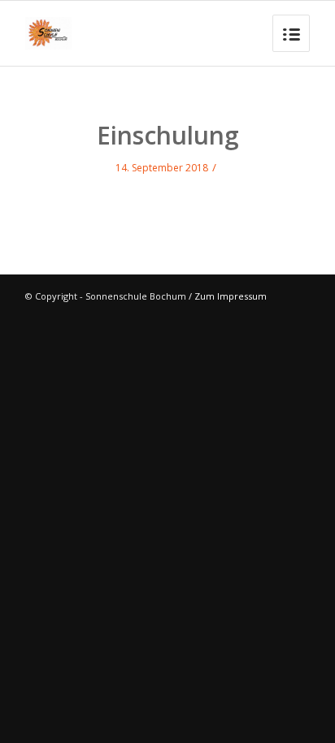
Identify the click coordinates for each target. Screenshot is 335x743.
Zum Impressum (230, 296)
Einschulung (168, 135)
